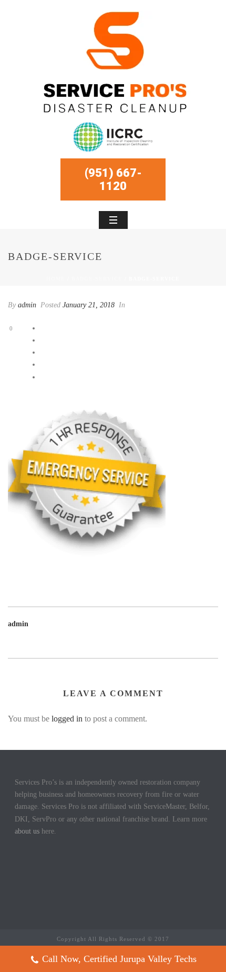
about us (27, 831)
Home (55, 279)
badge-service (96, 279)
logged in (67, 718)
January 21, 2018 (89, 305)
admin (27, 305)
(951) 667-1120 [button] (113, 179)
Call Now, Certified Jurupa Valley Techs (119, 959)
